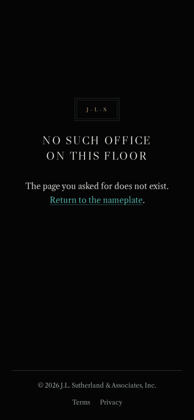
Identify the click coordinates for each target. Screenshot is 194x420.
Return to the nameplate (96, 200)
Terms (81, 402)
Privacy (111, 402)
